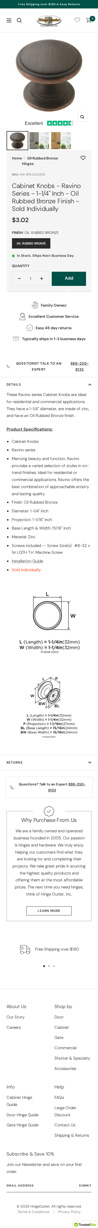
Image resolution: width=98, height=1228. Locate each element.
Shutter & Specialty (72, 1058)
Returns (15, 762)
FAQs (59, 1097)
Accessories (65, 1068)
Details (14, 384)
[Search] (19, 20)
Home (17, 158)
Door (58, 1017)
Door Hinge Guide (22, 1115)
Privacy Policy (69, 1211)
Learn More (49, 911)
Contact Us (64, 1125)
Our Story (15, 1017)
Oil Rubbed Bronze (31, 243)
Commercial (65, 1048)
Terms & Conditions (33, 1211)
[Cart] (88, 20)
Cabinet (61, 1027)
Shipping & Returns (71, 1135)
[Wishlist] (77, 21)
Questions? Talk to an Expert (52, 366)
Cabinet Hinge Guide (19, 1101)
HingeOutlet (40, 1206)
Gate (58, 1037)
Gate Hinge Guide (22, 1125)
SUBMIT (85, 1185)
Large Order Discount (65, 1111)
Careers (14, 1027)
